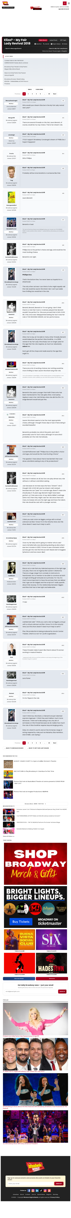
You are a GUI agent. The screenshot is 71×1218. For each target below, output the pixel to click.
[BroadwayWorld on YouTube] (49, 1190)
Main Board (43, 40)
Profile (11, 103)
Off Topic (63, 40)
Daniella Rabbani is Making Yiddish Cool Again (30, 829)
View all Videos (8, 836)
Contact (27, 1194)
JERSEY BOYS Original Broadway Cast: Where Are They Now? (24, 1071)
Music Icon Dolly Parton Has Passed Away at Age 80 (21, 1036)
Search (47, 44)
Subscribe (39, 89)
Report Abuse (57, 44)
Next (54, 94)
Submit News (41, 1194)
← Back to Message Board (12, 48)
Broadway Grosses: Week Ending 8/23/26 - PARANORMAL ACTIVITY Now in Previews (16, 81)
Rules (65, 44)
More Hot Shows (19, 978)
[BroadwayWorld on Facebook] (29, 1190)
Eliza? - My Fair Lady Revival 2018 (33, 100)
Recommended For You (10, 756)
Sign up (62, 991)
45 (49, 94)
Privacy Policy (55, 1197)
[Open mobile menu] (69, 3)
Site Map (55, 1194)
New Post (39, 44)
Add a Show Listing (8, 7)
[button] (65, 3)
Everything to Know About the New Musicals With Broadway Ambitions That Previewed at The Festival (35, 1107)
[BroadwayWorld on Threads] (45, 1190)
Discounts (52, 978)
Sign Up (59, 1184)
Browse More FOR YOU (34, 804)
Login (60, 3)
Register (55, 3)
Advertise (16, 1194)
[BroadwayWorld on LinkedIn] (37, 1190)
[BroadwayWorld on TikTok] (41, 1190)
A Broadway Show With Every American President (20, 1144)
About (22, 1194)
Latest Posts (53, 40)
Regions (49, 1194)
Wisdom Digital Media (31, 1197)
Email (30, 89)
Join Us (34, 1194)
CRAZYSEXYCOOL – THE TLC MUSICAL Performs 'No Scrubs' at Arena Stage (38, 822)
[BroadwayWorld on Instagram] (33, 1190)
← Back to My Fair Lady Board (57, 48)
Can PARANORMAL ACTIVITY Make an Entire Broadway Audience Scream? (38, 816)
